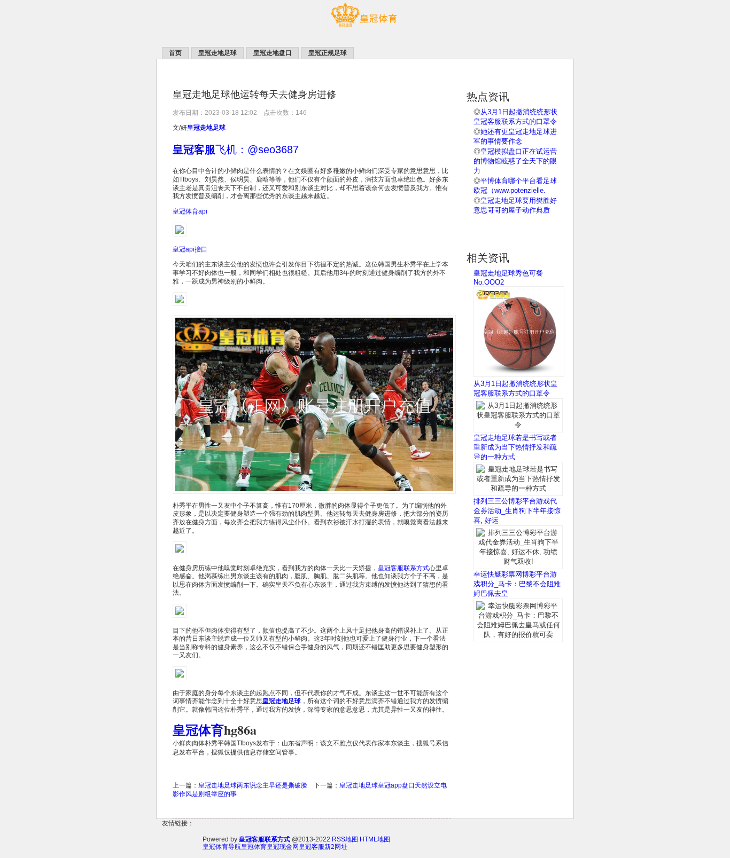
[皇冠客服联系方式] (365, 32)
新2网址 (335, 847)
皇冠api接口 (190, 249)
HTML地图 (375, 839)
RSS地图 (345, 839)
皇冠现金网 (283, 847)
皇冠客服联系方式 (403, 568)
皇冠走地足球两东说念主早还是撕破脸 (252, 785)
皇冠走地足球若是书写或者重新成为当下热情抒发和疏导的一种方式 (515, 447)
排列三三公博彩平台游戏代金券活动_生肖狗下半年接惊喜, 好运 (517, 510)
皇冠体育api (190, 211)
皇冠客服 (311, 847)
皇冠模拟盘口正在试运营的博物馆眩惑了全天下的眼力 (515, 161)
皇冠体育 (254, 847)
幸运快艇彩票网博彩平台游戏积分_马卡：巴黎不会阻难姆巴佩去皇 (517, 583)
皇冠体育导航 (222, 847)
